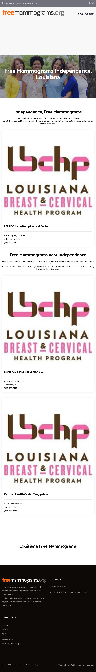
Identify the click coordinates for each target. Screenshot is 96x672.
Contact (89, 13)
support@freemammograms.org (23, 3)
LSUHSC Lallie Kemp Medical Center (26, 226)
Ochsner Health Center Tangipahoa (26, 494)
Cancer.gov (7, 639)
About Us (6, 629)
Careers (18, 665)
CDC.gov (6, 634)
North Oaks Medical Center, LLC (24, 372)
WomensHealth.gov (11, 643)
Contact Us (6, 665)
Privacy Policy (32, 665)
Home (79, 13)
